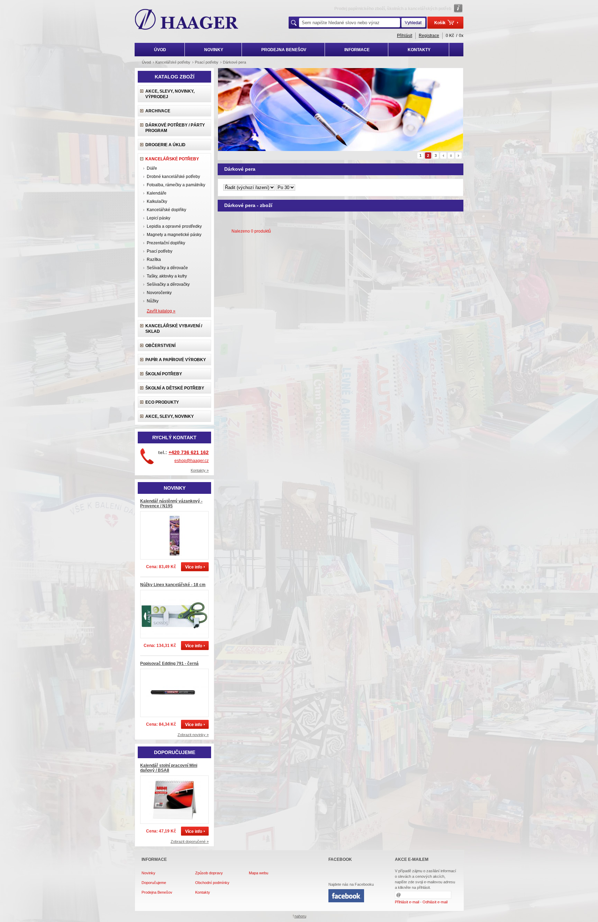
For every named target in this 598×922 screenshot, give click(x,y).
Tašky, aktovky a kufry (167, 276)
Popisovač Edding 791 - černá (169, 663)
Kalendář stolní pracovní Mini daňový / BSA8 (168, 768)
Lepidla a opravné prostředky (174, 226)
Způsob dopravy (209, 873)
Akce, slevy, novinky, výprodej (169, 94)
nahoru (300, 916)
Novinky (148, 873)
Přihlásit (404, 35)
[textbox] (349, 23)
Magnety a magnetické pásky (174, 234)
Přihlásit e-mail (407, 902)
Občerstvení (160, 345)
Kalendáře (156, 193)
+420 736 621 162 (189, 452)
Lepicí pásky (158, 218)
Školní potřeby (163, 373)
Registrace (429, 35)
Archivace (157, 111)
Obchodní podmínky (212, 883)
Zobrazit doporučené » (190, 841)
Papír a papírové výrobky (175, 359)
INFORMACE (357, 49)
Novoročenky (159, 292)
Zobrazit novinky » (193, 735)
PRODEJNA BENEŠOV (283, 49)
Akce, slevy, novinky (169, 416)
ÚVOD (160, 49)
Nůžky (152, 301)
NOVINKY (213, 49)
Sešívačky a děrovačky (168, 284)
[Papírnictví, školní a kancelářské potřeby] (187, 20)
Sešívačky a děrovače (167, 267)
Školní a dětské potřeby (174, 388)
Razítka (154, 259)
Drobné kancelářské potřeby (173, 176)
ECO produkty (162, 402)
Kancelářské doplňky (166, 209)
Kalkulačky (157, 201)
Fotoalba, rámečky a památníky (176, 184)
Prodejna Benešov (157, 892)
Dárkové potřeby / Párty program (175, 128)
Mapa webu (258, 873)
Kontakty (202, 892)
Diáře (152, 168)
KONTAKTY (419, 49)
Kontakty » (200, 470)
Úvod (146, 62)
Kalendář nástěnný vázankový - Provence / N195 (171, 503)
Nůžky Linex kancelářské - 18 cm (173, 584)
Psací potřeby (159, 251)
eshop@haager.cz (191, 460)
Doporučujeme (154, 883)
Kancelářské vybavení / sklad (173, 328)
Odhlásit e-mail (435, 902)
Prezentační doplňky (166, 243)
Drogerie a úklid (165, 144)
